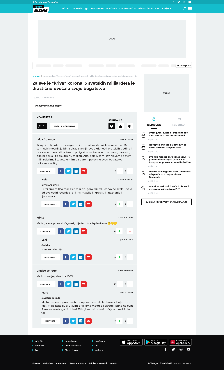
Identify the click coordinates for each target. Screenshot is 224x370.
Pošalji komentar (64, 126)
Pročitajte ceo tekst (46, 106)
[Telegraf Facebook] (173, 2)
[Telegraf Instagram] (184, 2)
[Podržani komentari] (121, 126)
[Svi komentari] (111, 126)
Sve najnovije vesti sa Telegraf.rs (166, 202)
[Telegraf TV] (190, 2)
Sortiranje (115, 120)
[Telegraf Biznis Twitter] (179, 2)
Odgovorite (46, 170)
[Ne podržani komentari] (130, 126)
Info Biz (36, 76)
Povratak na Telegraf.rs (46, 2)
